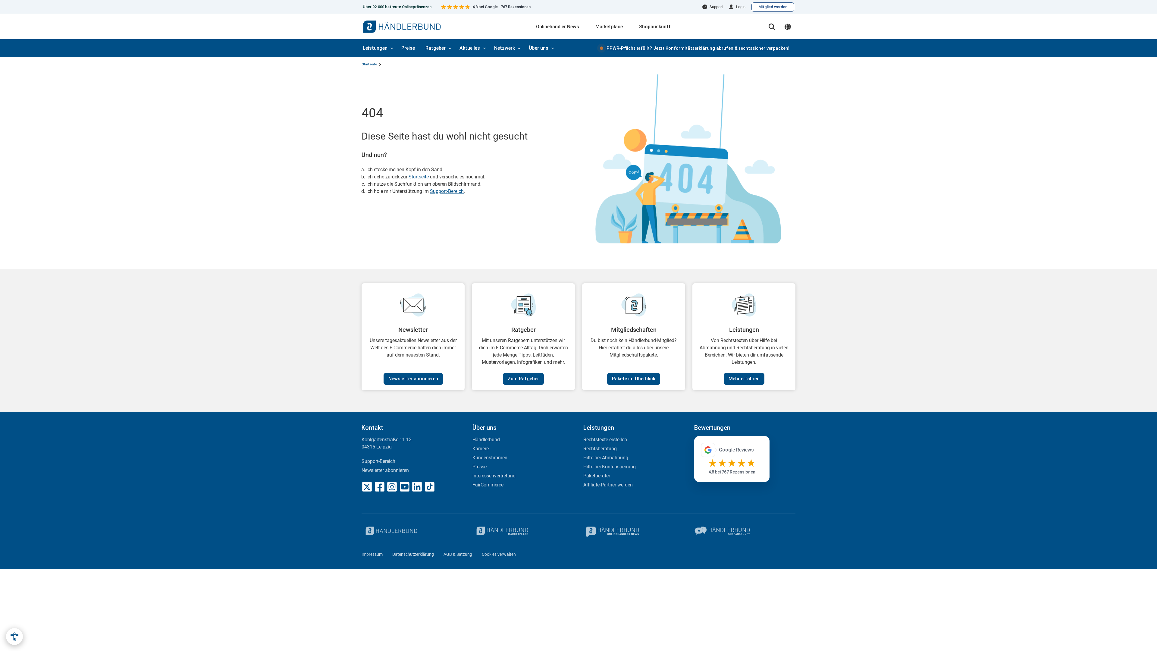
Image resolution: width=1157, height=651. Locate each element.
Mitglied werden (772, 7)
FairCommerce (487, 485)
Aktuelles (469, 48)
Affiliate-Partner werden (608, 485)
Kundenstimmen (489, 458)
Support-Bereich (447, 191)
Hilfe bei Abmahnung (605, 458)
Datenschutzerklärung (413, 554)
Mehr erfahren (744, 379)
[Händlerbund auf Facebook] (379, 486)
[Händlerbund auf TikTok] (429, 486)
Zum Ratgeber (523, 379)
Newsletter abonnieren (413, 379)
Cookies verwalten (499, 554)
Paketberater (596, 476)
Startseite (369, 64)
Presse (479, 467)
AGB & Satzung (458, 554)
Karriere (480, 448)
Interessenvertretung (494, 476)
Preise (408, 48)
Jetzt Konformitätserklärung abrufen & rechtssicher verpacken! (698, 48)
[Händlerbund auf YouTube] (404, 486)
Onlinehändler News (557, 27)
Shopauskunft (655, 27)
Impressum (372, 554)
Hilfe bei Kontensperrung (609, 467)
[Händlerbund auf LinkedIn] (417, 486)
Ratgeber (435, 48)
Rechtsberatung (600, 448)
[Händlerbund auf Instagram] (392, 486)
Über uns (538, 48)
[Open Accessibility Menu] (14, 636)
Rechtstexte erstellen (605, 439)
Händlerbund (486, 439)
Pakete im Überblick (633, 379)
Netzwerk (504, 48)
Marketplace (609, 27)
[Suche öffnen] (772, 26)
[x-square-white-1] (367, 486)
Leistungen (375, 48)
